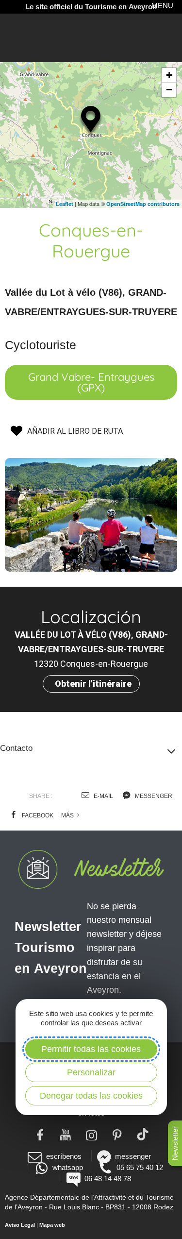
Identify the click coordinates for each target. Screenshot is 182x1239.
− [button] (169, 90)
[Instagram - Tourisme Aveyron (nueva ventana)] (91, 1134)
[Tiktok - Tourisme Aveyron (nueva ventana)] (142, 1134)
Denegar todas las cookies (91, 1096)
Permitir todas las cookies (91, 1049)
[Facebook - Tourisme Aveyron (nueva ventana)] (40, 1134)
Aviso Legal (20, 1225)
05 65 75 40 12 (139, 1167)
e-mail (102, 796)
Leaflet (64, 203)
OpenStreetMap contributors (143, 203)
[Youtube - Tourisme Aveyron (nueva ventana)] (65, 1134)
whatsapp (67, 1167)
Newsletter (175, 1143)
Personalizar (91, 1072)
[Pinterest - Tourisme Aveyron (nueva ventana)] (117, 1134)
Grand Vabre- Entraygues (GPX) (91, 382)
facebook (36, 815)
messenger (152, 796)
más (68, 815)
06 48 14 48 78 (107, 1178)
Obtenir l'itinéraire (93, 684)
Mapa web (52, 1225)
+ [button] (169, 75)
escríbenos (63, 1156)
